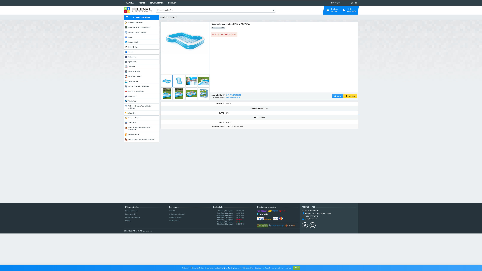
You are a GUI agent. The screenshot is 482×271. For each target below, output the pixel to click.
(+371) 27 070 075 (234, 95)
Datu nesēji (132, 96)
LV (352, 3)
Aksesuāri (131, 113)
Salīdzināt (351, 96)
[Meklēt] (273, 10)
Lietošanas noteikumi (177, 214)
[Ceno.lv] (289, 225)
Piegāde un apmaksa (132, 217)
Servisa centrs (156, 3)
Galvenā (130, 3)
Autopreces (132, 123)
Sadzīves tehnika (134, 72)
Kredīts (127, 220)
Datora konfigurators (135, 22)
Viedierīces (132, 101)
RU (356, 3)
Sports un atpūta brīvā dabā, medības (141, 140)
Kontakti (172, 3)
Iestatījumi (336, 3)
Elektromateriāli (133, 135)
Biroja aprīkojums (134, 118)
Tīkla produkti (133, 81)
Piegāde (142, 3)
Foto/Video (132, 57)
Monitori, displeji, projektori (137, 32)
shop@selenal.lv (234, 97)
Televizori (131, 67)
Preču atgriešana (131, 211)
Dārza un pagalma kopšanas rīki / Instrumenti (140, 129)
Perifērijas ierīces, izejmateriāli (138, 86)
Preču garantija (130, 214)
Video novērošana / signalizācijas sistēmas (139, 107)
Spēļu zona (132, 62)
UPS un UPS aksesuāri (136, 91)
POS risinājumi (133, 47)
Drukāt (338, 96)
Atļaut (296, 268)
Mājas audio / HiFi (134, 76)
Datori (130, 37)
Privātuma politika (175, 217)
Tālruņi (130, 52)
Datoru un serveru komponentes (139, 27)
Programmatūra (133, 42)
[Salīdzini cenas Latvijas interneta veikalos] (262, 225)
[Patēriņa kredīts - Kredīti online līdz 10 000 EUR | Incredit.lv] (262, 214)
